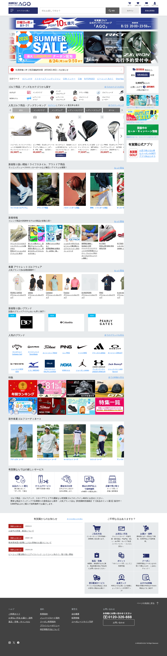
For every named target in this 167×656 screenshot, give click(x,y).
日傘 (80, 78)
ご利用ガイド (14, 613)
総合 (21, 110)
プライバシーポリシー (50, 625)
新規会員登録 (149, 10)
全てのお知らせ (75, 519)
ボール (111, 110)
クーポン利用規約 (48, 621)
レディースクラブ (75, 110)
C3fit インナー (69, 78)
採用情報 (75, 617)
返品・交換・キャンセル (19, 621)
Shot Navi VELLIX (123, 78)
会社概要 (75, 613)
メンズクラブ (39, 110)
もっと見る (119, 167)
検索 (113, 10)
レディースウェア (93, 110)
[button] (12, 47)
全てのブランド (114, 335)
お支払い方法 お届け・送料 (20, 617)
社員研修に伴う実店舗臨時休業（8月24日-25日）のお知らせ (42, 69)
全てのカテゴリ (114, 86)
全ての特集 (116, 377)
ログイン (130, 10)
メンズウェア (57, 110)
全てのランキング (116, 105)
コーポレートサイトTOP (82, 621)
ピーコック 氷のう (105, 78)
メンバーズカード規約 (50, 617)
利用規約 (44, 613)
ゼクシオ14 (27, 78)
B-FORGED (89, 78)
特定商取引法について (50, 629)
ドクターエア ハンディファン (48, 78)
